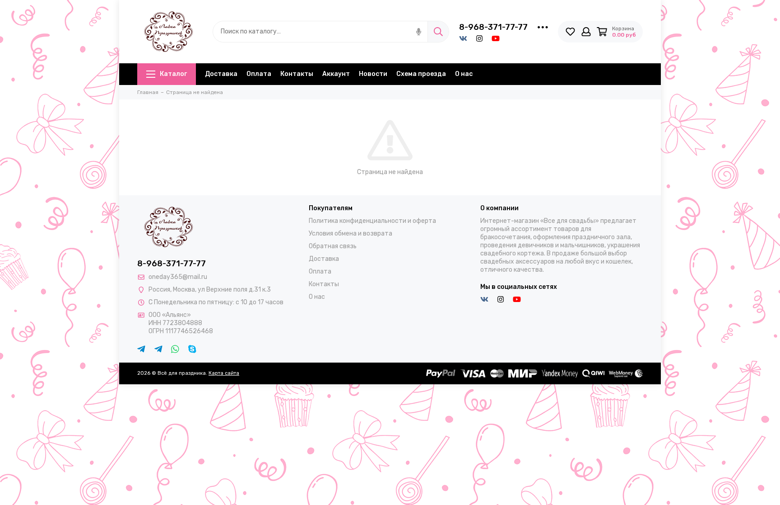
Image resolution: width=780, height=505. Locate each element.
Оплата (258, 74)
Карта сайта (224, 373)
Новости (373, 74)
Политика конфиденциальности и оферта (372, 221)
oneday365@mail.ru (178, 277)
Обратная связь (333, 246)
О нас (464, 74)
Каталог (173, 74)
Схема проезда (421, 74)
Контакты (296, 74)
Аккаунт (336, 74)
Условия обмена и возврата (350, 233)
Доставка (221, 74)
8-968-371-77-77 (493, 27)
